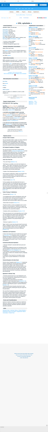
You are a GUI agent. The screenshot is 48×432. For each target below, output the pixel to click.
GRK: (30, 28)
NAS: (30, 30)
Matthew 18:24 (11, 110)
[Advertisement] (24, 336)
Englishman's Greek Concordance (9, 311)
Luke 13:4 (23, 127)
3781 (10, 63)
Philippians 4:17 (17, 250)
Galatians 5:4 (5, 229)
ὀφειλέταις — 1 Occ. (33, 102)
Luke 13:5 (5, 189)
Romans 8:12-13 (22, 281)
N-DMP (36, 27)
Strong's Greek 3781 (33, 97)
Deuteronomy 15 (20, 150)
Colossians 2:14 (7, 235)
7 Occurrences (32, 98)
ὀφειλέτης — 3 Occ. (33, 103)
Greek (7, 17)
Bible (2, 17)
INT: (29, 34)
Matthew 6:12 (8, 124)
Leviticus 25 (14, 150)
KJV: (30, 32)
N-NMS (36, 36)
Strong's (5, 17)
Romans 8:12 (15, 120)
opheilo (6, 50)
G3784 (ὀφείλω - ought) (15, 38)
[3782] (46, 195)
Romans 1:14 (9, 120)
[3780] (1, 195)
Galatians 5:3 (9, 115)
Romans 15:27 (17, 117)
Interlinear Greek (6, 310)
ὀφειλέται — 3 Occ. (33, 101)
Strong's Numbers (22, 310)
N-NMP (34, 47)
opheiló (6, 83)
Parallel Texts (11, 312)
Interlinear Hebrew (14, 310)
